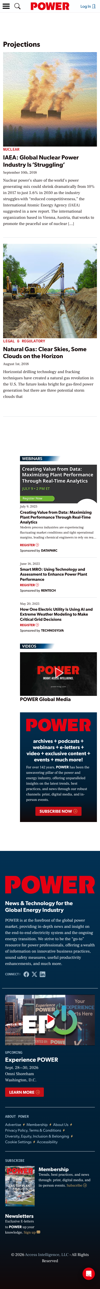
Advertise (13, 1124)
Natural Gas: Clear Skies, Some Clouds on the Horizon (45, 352)
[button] (6, 6)
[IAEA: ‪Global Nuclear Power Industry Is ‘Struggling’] (50, 98)
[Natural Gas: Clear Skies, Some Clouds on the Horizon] (50, 290)
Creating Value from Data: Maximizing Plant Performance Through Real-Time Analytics (56, 517)
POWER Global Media (45, 699)
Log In (86, 6)
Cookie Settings (18, 1141)
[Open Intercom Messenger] (89, 1274)
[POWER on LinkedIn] (42, 974)
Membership (37, 1124)
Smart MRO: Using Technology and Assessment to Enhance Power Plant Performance (53, 574)
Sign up (30, 1232)
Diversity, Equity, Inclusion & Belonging (37, 1136)
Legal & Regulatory (24, 341)
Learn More (22, 1092)
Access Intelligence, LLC (46, 1255)
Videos (29, 646)
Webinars (32, 458)
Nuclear (11, 149)
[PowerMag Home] (50, 6)
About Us (60, 1124)
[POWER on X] (34, 974)
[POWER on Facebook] (26, 974)
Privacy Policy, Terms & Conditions (33, 1130)
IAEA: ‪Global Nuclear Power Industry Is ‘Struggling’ (41, 160)
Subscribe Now (56, 811)
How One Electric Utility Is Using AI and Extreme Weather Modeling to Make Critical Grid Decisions (56, 614)
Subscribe (75, 1185)
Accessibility (47, 1141)
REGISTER (28, 545)
